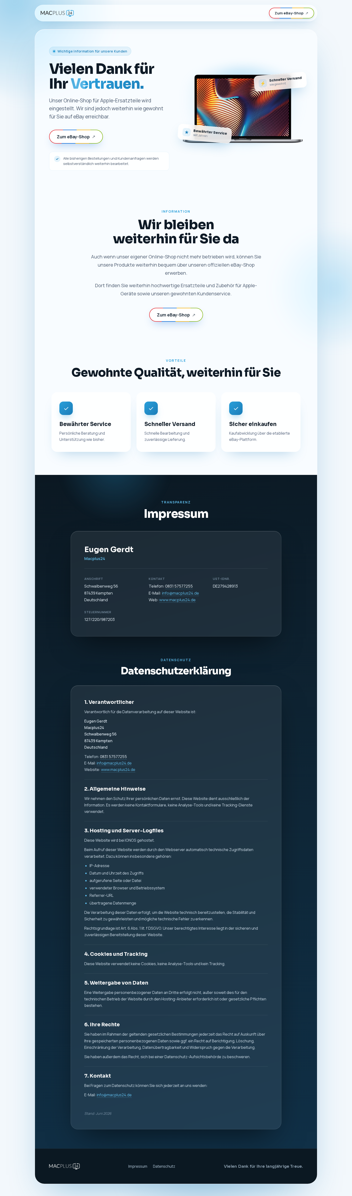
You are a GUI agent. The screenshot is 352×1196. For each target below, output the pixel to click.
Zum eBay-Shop (291, 13)
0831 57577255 (179, 586)
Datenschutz (164, 1166)
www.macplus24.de (177, 599)
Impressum (137, 1166)
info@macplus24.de (180, 593)
